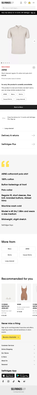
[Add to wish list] (33, 67)
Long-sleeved (9, 128)
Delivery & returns (10, 135)
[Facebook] (3, 382)
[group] (18, 301)
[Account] (21, 3)
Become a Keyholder (9, 337)
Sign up (33, 13)
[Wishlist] (25, 3)
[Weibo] (24, 382)
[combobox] (20, 8)
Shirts (10, 255)
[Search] (3, 8)
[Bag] (29, 3)
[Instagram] (8, 382)
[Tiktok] (13, 382)
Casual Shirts (27, 255)
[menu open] (33, 3)
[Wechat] (18, 382)
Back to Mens (18, 107)
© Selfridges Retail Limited (18, 391)
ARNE (4, 70)
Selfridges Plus (9, 144)
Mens (9, 249)
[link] (8, 312)
